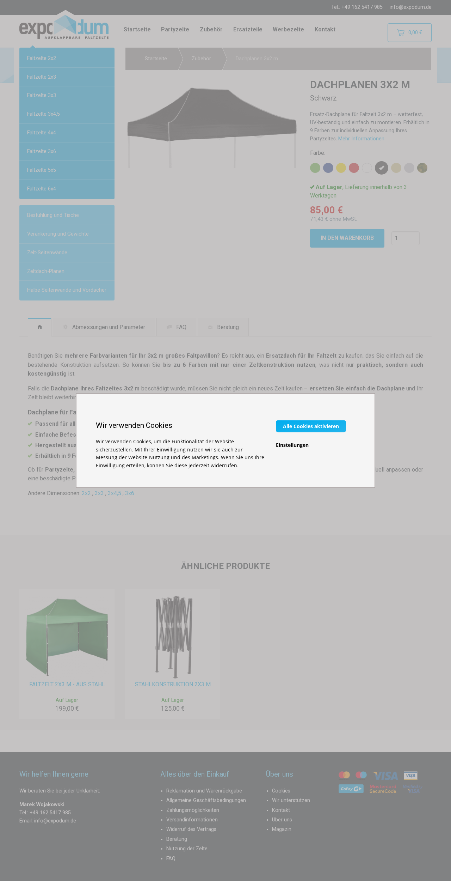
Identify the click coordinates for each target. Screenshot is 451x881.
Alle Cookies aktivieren (311, 426)
